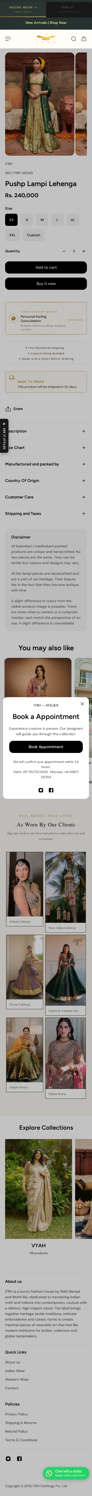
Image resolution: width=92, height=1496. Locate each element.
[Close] (82, 703)
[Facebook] (51, 790)
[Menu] (8, 38)
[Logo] (45, 39)
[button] (4, 436)
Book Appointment (46, 746)
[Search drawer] (73, 38)
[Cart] (84, 38)
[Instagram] (40, 790)
